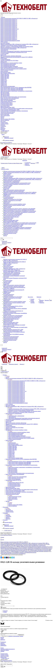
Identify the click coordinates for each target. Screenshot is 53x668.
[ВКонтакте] (1, 557)
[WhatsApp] (10, 557)
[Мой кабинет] (1, 346)
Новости (2, 643)
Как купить (8, 509)
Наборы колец (6, 547)
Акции (2, 638)
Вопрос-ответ (4, 657)
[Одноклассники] (3, 557)
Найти (2, 666)
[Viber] (8, 557)
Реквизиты (3, 644)
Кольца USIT (10, 545)
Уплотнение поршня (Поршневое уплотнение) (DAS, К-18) (36, 544)
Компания (8, 515)
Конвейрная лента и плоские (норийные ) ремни (19, 432)
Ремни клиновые (12, 442)
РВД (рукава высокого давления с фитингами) (23, 545)
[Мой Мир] (5, 557)
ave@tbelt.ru (4, 142)
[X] (6, 557)
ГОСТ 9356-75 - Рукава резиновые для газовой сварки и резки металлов (19, 551)
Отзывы (5, 612)
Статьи (2, 647)
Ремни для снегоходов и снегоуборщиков (17, 476)
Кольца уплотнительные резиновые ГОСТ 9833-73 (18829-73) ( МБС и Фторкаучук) (26, 380)
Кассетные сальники (12, 543)
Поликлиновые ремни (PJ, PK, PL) (16, 482)
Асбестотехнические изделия (14, 496)
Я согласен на (12, 636)
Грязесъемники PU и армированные (16, 415)
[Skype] (12, 557)
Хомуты (10, 503)
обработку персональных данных (15, 636)
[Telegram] (14, 557)
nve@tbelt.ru (9, 142)
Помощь (2, 651)
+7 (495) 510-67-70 (5, 130)
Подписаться (21, 634)
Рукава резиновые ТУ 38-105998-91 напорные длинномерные (17, 552)
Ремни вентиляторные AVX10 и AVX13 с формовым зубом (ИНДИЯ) (23, 461)
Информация (3, 645)
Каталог (7, 377)
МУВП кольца (24, 546)
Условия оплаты (4, 653)
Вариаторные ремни (35, 550)
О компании (3, 642)
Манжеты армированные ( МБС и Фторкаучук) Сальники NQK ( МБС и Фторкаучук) (27, 408)
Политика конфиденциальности (8, 649)
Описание (5, 610)
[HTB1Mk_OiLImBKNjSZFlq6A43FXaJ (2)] (15, 585)
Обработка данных (5, 650)
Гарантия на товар (5, 656)
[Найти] (2, 16)
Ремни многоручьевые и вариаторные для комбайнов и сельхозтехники (24, 467)
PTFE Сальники (4, 543)
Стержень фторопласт (32, 546)
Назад (8, 376)
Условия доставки (4, 654)
